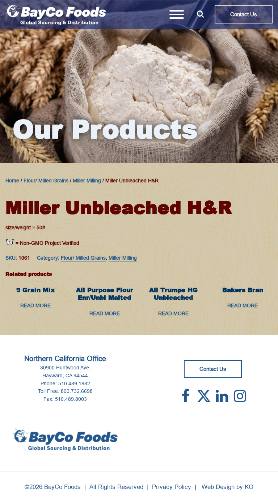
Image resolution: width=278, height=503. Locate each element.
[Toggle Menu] (176, 14)
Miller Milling (87, 180)
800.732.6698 (77, 391)
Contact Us (243, 14)
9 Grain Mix (35, 290)
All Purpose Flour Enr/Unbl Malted (104, 294)
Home (12, 180)
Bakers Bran (242, 290)
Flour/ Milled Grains (46, 180)
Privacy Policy (171, 487)
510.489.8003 (71, 399)
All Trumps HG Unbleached (173, 294)
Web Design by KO (227, 487)
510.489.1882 (74, 383)
